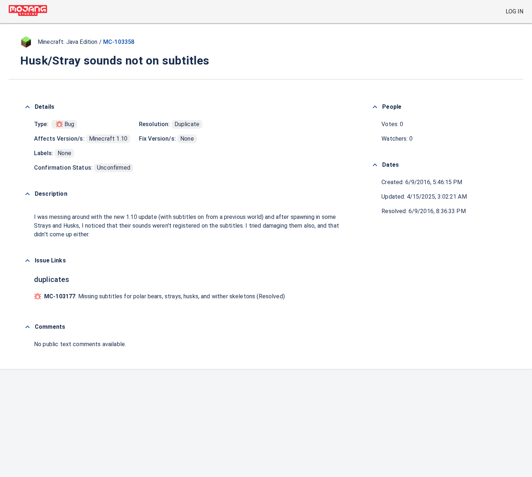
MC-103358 (118, 41)
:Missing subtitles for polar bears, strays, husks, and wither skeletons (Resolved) (164, 296)
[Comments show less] (27, 327)
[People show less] (375, 107)
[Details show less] (27, 107)
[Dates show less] (375, 165)
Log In (514, 11)
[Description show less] (27, 194)
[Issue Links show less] (27, 260)
